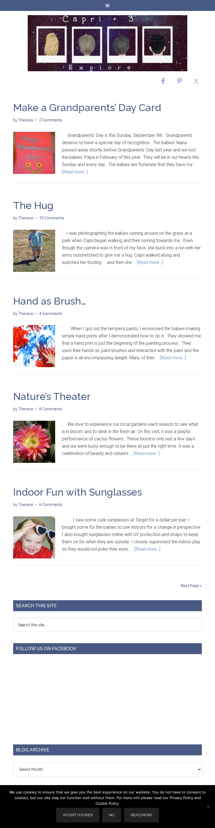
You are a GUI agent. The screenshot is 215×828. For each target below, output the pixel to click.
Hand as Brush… (49, 301)
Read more (141, 815)
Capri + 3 (107, 43)
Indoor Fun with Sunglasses (77, 492)
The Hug (33, 205)
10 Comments (51, 218)
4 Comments (50, 313)
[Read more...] (75, 171)
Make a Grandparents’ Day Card (87, 107)
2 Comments (50, 120)
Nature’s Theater (52, 396)
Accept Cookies (78, 815)
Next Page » (191, 585)
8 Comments (50, 409)
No (111, 815)
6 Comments (50, 504)
